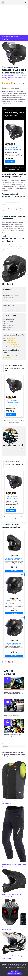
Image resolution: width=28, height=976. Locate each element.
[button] (10, 88)
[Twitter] (6, 662)
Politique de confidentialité (14, 973)
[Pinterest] (9, 662)
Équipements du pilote (12, 79)
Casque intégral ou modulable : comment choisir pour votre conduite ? (13, 694)
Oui (12, 971)
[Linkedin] (12, 662)
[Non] (26, 969)
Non (16, 971)
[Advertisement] (14, 20)
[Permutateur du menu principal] (25, 2)
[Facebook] (2, 662)
